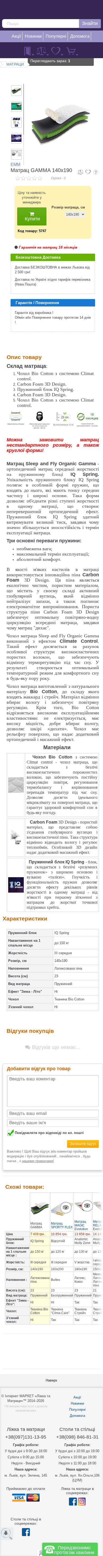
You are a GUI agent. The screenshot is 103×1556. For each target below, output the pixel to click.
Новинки (77, 1403)
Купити (32, 218)
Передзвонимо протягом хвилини (74, 1550)
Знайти (90, 23)
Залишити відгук (83, 1144)
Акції (77, 1397)
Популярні (77, 1410)
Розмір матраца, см (68, 207)
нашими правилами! (38, 1161)
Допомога (77, 1416)
